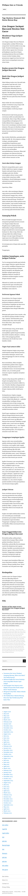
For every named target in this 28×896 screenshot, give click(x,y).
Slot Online (5, 876)
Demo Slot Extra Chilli (7, 635)
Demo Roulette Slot (6, 634)
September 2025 (8, 732)
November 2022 (8, 801)
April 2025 (6, 742)
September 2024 (8, 756)
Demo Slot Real (20, 638)
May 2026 (6, 715)
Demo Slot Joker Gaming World (17, 637)
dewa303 (4, 853)
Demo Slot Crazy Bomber (18, 634)
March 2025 (7, 744)
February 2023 (8, 795)
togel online (5, 833)
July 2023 (6, 784)
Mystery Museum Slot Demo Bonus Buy (14, 643)
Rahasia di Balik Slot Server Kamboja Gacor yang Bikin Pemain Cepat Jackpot (14, 681)
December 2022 (8, 799)
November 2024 (8, 752)
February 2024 (8, 770)
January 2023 (7, 797)
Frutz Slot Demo (11, 641)
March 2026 (7, 720)
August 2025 (7, 734)
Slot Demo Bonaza (10, 647)
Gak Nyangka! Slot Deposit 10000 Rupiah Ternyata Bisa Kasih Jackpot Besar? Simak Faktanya (14, 687)
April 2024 (6, 766)
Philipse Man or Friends (12, 5)
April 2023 (6, 790)
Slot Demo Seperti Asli (7, 649)
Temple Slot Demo (9, 652)
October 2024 (7, 754)
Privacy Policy (6, 887)
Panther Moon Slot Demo (8, 644)
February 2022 (8, 813)
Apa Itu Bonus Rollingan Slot (12, 631)
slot (3, 837)
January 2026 (7, 724)
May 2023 (6, 788)
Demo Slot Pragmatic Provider (9, 638)
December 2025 (8, 726)
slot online (5, 825)
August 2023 (7, 782)
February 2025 (8, 746)
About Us (5, 880)
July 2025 (6, 736)
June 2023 (6, 786)
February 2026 (8, 722)
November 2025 (8, 728)
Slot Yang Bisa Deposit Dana (8, 650)
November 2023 (8, 776)
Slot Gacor (12, 629)
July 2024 (6, 760)
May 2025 (6, 740)
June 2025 (6, 738)
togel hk (4, 829)
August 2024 (7, 758)
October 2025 (7, 730)
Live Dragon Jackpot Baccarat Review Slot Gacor (13, 29)
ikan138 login (6, 845)
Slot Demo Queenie (19, 647)
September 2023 (8, 780)
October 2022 (7, 803)
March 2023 (7, 792)
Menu (4, 9)
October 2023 (7, 778)
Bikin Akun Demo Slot (20, 632)
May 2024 (6, 764)
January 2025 (7, 748)
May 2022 (6, 807)
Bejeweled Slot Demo (9, 632)
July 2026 (6, 713)
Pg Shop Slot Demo (19, 644)
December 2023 (8, 774)
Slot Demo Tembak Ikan (18, 649)
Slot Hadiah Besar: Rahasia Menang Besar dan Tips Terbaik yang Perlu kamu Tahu (14, 697)
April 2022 (6, 809)
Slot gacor (5, 869)
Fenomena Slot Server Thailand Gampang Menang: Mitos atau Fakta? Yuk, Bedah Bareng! (14, 675)
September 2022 (8, 805)
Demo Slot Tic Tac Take (7, 640)
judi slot (4, 841)
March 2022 (7, 811)
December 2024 (8, 750)
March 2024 (7, 768)
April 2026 (7, 717)
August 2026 (7, 711)
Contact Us (5, 883)
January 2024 (7, 772)
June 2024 (6, 762)
